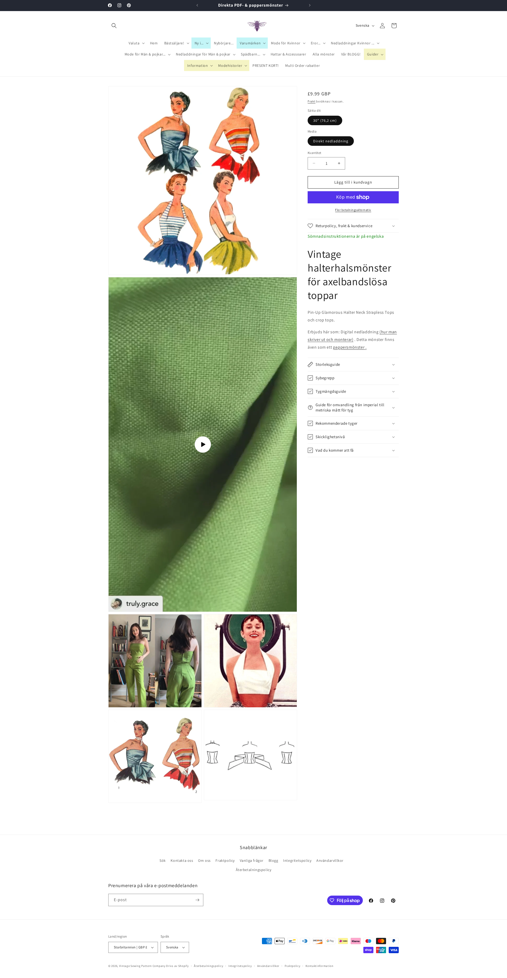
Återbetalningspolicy (253, 869)
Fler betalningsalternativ (353, 210)
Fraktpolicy (225, 860)
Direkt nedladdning (330, 141)
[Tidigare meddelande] (197, 5)
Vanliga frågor (252, 860)
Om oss (204, 860)
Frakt (312, 101)
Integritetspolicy (297, 860)
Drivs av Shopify (177, 966)
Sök (162, 860)
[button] (114, 25)
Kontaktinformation (320, 966)
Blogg (273, 860)
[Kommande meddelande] (310, 5)
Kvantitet (314, 153)
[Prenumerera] (197, 900)
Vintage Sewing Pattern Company (142, 966)
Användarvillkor (330, 860)
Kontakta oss (182, 860)
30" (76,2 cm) (325, 120)
